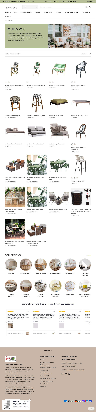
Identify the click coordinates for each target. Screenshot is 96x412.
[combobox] (50, 7)
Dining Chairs (41, 295)
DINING (7, 12)
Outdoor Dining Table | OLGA (35, 209)
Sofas (11, 273)
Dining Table (40, 273)
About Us (42, 359)
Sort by (7, 54)
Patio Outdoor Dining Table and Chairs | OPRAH (13, 210)
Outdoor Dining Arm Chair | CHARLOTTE (78, 86)
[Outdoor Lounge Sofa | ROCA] (59, 131)
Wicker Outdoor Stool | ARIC (13, 115)
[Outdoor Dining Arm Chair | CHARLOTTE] (81, 69)
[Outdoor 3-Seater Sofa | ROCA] (15, 131)
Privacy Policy (44, 384)
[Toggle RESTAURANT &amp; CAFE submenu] (79, 12)
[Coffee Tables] (11, 286)
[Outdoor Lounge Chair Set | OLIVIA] (59, 197)
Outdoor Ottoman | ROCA (56, 115)
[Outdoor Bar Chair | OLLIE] (81, 165)
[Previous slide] (6, 322)
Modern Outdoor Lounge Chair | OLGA (35, 178)
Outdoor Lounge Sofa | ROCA (57, 144)
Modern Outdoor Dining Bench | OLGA (57, 178)
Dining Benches (26, 295)
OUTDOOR (85, 12)
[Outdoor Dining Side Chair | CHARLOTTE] (81, 131)
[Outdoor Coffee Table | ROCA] (81, 103)
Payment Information (46, 373)
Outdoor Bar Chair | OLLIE (78, 181)
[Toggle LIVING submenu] (18, 12)
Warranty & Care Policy (46, 381)
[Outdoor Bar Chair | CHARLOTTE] (37, 69)
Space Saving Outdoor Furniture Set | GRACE (15, 178)
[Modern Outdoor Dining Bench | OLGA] (59, 165)
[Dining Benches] (26, 286)
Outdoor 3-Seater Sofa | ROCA (13, 144)
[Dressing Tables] (55, 286)
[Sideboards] (26, 265)
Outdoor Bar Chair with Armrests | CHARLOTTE (14, 86)
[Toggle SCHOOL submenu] (62, 12)
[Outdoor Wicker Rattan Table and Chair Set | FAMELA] (37, 229)
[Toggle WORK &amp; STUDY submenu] (31, 12)
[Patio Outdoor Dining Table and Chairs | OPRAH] (15, 197)
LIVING (15, 12)
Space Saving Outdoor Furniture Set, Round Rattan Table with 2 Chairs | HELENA (81, 211)
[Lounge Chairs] (85, 265)
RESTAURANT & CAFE (71, 12)
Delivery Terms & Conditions (48, 378)
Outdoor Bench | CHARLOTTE (57, 85)
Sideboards (25, 273)
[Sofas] (11, 265)
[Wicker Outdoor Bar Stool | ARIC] (37, 103)
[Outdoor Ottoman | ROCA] (59, 103)
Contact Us (43, 386)
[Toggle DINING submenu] (10, 12)
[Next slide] (89, 322)
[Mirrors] (70, 286)
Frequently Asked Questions (48, 367)
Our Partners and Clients (47, 362)
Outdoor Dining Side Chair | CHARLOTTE (78, 148)
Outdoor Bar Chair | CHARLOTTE (36, 85)
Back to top (47, 350)
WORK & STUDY (25, 12)
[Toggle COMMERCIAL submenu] (53, 12)
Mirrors (70, 294)
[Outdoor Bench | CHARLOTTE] (59, 69)
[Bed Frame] (70, 265)
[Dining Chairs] (40, 286)
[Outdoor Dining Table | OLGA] (37, 197)
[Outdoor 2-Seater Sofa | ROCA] (37, 131)
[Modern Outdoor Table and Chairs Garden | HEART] (15, 229)
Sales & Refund (44, 376)
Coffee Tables (11, 295)
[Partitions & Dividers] (85, 286)
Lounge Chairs (85, 274)
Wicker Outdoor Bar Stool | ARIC (36, 115)
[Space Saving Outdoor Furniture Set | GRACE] (15, 165)
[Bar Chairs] (55, 265)
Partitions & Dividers (85, 295)
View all (89, 255)
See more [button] (24, 319)
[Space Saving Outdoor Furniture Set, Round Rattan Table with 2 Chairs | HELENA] (81, 197)
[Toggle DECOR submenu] (10, 16)
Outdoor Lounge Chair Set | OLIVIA (58, 209)
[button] (90, 7)
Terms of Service (44, 370)
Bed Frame (70, 273)
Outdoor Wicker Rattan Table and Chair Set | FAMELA (36, 242)
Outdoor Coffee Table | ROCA (79, 115)
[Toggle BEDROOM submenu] (41, 12)
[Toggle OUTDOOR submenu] (89, 12)
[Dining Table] (40, 265)
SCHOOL (58, 12)
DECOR (7, 16)
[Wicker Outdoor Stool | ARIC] (15, 103)
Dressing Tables (55, 295)
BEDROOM (37, 12)
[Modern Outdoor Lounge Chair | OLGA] (37, 165)
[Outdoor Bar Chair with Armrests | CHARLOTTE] (15, 69)
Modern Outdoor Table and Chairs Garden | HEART (14, 242)
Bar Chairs (55, 273)
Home (6, 20)
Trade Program (44, 365)
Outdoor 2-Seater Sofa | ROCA (35, 144)
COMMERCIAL (48, 12)
